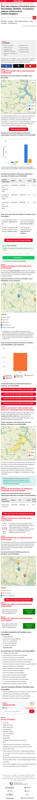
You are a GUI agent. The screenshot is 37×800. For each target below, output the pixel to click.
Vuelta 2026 (6, 738)
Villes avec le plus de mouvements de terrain (18, 514)
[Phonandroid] (27, 798)
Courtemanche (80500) (9, 643)
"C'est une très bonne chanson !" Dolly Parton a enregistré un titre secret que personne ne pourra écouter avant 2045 (17, 747)
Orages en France (8, 725)
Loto (4, 742)
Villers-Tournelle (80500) (10, 641)
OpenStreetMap (26, 113)
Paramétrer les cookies (7, 778)
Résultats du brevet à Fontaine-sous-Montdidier (17, 696)
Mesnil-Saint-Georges (21, 21)
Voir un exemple (30, 708)
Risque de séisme (8, 47)
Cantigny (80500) (8, 636)
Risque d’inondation (9, 45)
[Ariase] (9, 798)
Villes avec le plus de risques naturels (18, 240)
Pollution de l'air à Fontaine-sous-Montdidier (18, 394)
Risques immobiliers (16, 4)
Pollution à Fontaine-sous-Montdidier (14, 657)
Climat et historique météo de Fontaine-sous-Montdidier (19, 664)
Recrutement (18, 777)
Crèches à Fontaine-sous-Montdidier (13, 672)
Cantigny (10, 21)
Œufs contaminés (8, 727)
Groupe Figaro (31, 778)
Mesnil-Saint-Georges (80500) (11, 639)
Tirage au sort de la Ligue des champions (15, 740)
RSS (13, 777)
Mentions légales (23, 778)
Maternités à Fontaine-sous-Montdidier (14, 677)
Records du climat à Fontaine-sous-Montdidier (18, 389)
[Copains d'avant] (9, 795)
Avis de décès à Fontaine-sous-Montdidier (15, 655)
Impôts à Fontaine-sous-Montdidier (13, 670)
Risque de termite (24, 52)
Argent (6, 4)
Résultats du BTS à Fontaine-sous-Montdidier (16, 698)
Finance (6, 708)
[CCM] (27, 788)
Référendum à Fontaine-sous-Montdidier (15, 683)
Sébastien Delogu (8, 731)
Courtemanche (12, 23)
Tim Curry (6, 723)
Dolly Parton (6, 736)
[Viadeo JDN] (27, 795)
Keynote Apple (7, 729)
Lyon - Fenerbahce (8, 733)
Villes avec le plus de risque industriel (18, 600)
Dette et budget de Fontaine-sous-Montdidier (16, 668)
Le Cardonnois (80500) (9, 645)
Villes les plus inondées (18, 129)
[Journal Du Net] (9, 791)
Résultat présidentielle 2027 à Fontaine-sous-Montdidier (19, 691)
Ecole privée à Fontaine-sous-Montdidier (15, 675)
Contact (33, 775)
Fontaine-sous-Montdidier (10, 653)
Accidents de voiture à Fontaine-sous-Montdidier (17, 662)
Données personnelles (28, 777)
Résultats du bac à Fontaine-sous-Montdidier (16, 694)
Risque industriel (24, 47)
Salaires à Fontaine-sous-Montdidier (13, 666)
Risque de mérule (24, 49)
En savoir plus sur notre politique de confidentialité (14, 261)
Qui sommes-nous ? (7, 775)
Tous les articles (7, 777)
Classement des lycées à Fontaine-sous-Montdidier (18, 659)
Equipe (14, 775)
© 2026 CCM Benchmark (18, 780)
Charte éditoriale (21, 775)
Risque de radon (24, 45)
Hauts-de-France (29, 4)
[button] (3, 82)
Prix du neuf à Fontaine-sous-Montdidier (14, 681)
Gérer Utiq (16, 778)
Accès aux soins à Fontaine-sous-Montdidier (15, 679)
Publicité (28, 775)
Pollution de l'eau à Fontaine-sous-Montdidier (18, 398)
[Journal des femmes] (9, 788)
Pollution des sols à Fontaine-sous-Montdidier (18, 403)
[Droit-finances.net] (27, 791)
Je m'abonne (17, 257)
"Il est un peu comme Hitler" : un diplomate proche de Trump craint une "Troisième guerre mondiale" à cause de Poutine (19, 753)
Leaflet (14, 113)
